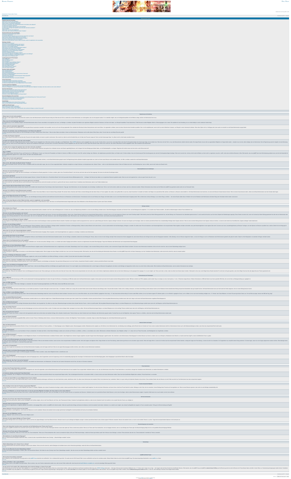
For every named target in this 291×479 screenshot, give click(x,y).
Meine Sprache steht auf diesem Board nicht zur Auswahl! (14, 37)
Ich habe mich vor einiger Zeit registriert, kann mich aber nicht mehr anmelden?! (18, 27)
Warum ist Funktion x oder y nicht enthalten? (11, 107)
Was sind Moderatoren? (7, 71)
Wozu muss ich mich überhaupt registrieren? (11, 22)
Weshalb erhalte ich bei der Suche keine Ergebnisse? (13, 90)
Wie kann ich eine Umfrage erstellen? (10, 46)
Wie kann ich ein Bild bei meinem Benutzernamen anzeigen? (15, 38)
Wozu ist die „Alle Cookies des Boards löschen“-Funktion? (14, 30)
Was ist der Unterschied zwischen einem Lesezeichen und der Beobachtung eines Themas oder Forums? (24, 97)
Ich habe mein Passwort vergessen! (9, 25)
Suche (287, 1)
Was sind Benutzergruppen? (8, 72)
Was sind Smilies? (6, 61)
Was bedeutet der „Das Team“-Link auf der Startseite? (13, 77)
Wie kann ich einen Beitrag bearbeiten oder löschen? (13, 44)
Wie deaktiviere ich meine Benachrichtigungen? (12, 99)
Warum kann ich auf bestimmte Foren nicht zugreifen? (13, 49)
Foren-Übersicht (5, 15)
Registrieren (10, 1)
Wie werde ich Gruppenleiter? (8, 74)
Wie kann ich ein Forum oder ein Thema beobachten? (13, 98)
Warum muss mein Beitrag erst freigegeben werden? (13, 54)
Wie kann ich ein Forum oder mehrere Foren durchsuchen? (14, 89)
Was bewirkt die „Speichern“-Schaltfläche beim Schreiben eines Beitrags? (17, 53)
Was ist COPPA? (5, 28)
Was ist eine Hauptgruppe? (8, 76)
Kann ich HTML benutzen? (7, 59)
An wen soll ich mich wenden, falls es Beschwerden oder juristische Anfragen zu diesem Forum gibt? (23, 108)
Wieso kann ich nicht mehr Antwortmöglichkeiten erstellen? (14, 47)
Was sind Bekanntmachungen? (8, 64)
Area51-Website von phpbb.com (87, 463)
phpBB (141, 477)
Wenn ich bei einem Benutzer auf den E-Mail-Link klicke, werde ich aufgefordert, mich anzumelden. (22, 40)
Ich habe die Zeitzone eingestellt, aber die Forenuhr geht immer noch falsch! (18, 36)
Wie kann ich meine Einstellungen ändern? (11, 33)
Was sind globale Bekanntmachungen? (10, 63)
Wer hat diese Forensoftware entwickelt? (10, 106)
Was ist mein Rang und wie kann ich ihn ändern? (12, 39)
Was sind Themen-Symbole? (8, 67)
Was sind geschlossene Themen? (9, 66)
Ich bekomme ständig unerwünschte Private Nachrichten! (14, 81)
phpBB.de (154, 458)
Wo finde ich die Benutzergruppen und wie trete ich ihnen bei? (15, 73)
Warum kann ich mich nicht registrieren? (10, 29)
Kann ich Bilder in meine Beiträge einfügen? (11, 62)
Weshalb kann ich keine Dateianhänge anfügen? (12, 50)
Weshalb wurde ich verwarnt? (8, 51)
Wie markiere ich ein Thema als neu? (10, 55)
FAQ (284, 1)
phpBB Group (34, 458)
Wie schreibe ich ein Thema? (8, 43)
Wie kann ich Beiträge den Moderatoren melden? (12, 52)
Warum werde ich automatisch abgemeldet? (11, 23)
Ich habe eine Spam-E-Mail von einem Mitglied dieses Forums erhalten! (17, 82)
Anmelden (5, 1)
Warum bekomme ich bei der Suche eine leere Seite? (13, 91)
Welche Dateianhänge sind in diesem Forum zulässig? (13, 102)
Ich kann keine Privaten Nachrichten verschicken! (12, 80)
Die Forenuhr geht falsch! (7, 34)
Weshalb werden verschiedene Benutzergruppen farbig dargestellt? (16, 75)
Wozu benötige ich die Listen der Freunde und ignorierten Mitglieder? (16, 85)
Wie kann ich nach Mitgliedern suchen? (10, 93)
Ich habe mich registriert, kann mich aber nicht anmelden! (14, 26)
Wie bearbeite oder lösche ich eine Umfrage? (11, 48)
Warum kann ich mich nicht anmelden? (10, 21)
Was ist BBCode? (6, 58)
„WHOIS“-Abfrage (101, 468)
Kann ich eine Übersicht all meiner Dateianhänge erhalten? (14, 103)
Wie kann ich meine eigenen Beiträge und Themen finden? (14, 94)
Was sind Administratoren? (7, 70)
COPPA (74, 142)
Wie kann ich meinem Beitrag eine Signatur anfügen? (13, 45)
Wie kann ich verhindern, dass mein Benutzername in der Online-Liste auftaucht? (19, 24)
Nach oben (4, 118)
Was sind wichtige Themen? (8, 65)
